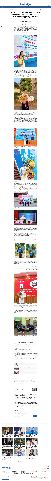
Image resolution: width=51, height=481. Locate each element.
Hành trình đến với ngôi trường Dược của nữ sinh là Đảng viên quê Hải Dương (22, 389)
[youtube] (48, 2)
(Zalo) (16, 472)
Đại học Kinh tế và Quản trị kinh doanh (27, 357)
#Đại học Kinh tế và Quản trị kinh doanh (19, 380)
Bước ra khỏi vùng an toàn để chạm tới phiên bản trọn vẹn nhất (7, 446)
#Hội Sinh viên (16, 381)
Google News (40, 9)
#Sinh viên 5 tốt (16, 383)
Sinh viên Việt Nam (6, 468)
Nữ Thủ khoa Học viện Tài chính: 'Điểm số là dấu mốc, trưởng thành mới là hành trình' (31, 457)
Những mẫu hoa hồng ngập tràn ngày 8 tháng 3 (27, 363)
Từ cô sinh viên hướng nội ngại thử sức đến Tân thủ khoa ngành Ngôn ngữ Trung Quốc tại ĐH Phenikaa (7, 458)
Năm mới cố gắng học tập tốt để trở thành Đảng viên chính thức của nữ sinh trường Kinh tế (25, 395)
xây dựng (36, 262)
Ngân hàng (32, 31)
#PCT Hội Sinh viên (22, 383)
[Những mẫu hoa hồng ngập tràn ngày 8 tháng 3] (16, 364)
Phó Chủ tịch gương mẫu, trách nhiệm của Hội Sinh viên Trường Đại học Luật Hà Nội (25, 406)
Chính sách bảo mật (43, 471)
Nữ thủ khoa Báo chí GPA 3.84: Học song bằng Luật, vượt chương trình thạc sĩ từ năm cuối (31, 447)
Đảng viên (22, 235)
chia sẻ (22, 24)
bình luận (28, 24)
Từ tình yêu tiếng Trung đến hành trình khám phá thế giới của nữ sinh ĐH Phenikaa (31, 435)
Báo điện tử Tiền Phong (25, 4)
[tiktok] (34, 473)
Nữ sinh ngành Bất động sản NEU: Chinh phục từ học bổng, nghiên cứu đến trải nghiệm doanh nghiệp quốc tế (19, 436)
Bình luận (1, 30)
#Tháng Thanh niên (33, 381)
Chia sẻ (1, 26)
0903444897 (23, 472)
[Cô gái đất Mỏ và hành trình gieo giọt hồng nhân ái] (19, 452)
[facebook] (47, 2)
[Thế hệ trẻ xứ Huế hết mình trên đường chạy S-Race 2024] (16, 368)
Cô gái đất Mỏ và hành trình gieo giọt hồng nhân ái (19, 457)
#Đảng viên (20, 381)
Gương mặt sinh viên (14, 9)
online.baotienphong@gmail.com (25, 473)
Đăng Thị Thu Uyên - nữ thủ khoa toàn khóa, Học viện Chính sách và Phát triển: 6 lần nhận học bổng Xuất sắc (19, 447)
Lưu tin (1, 28)
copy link (25, 24)
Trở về (1, 32)
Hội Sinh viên (26, 180)
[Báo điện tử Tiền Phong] (44, 468)
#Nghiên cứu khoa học (26, 381)
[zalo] (36, 473)
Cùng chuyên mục (6, 425)
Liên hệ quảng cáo (14, 471)
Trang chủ (2, 7)
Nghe (1, 24)
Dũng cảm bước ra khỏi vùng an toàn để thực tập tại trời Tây (28, 372)
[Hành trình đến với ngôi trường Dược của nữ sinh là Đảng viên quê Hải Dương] (34, 389)
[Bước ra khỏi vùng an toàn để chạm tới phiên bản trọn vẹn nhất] (7, 441)
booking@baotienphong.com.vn (16, 473)
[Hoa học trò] (48, 468)
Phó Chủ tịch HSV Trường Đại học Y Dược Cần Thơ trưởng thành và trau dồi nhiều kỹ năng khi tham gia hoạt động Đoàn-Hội (26, 403)
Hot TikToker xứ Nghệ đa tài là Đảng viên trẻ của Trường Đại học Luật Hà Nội (26, 392)
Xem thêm (48, 7)
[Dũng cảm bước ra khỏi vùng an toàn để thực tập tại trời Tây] (16, 372)
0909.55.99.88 (14, 472)
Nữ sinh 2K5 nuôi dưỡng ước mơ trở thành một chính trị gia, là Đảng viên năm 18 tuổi (26, 400)
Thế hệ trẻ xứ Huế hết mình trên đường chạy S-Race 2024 (27, 368)
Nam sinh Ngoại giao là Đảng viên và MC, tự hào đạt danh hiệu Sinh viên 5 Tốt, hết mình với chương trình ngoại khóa (26, 398)
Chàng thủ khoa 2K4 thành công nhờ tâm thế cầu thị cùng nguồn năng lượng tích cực (7, 435)
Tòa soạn (3, 471)
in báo (27, 24)
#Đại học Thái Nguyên (29, 380)
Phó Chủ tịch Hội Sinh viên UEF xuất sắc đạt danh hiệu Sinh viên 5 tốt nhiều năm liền (25, 408)
